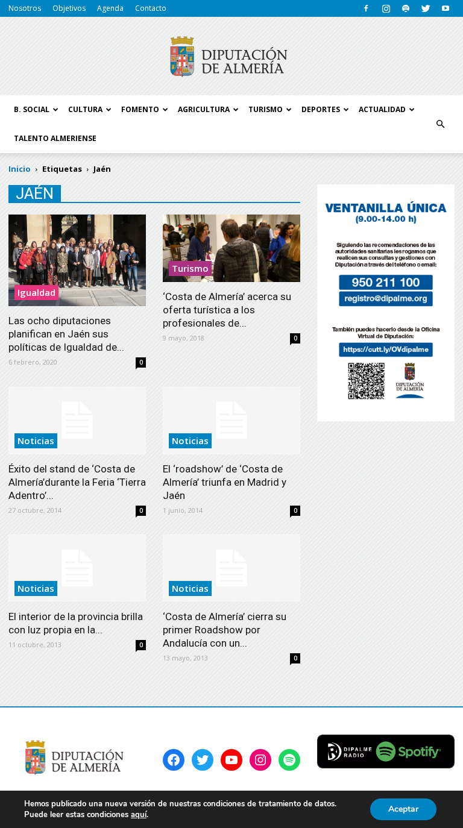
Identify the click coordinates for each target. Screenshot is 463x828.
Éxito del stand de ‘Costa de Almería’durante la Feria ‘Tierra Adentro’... (77, 482)
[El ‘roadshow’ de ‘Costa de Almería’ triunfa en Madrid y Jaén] (231, 420)
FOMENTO (140, 109)
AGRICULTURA (204, 109)
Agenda (110, 8)
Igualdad (36, 292)
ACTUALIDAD (382, 109)
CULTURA (85, 109)
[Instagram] (386, 8)
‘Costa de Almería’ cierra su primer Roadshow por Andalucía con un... (224, 629)
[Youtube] (445, 8)
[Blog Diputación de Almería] (231, 56)
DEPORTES (320, 109)
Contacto (150, 8)
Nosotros (24, 8)
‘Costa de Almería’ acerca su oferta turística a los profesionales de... (227, 309)
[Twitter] (426, 8)
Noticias (35, 440)
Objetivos (69, 8)
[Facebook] (366, 8)
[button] (440, 124)
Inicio (19, 168)
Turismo (190, 268)
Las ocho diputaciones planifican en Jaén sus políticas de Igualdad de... (66, 334)
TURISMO (265, 109)
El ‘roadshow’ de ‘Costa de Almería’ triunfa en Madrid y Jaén (224, 482)
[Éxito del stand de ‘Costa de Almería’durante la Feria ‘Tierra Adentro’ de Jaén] (77, 420)
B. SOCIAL (31, 109)
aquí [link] (138, 814)
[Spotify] (406, 8)
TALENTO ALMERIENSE (55, 138)
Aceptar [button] (403, 809)
